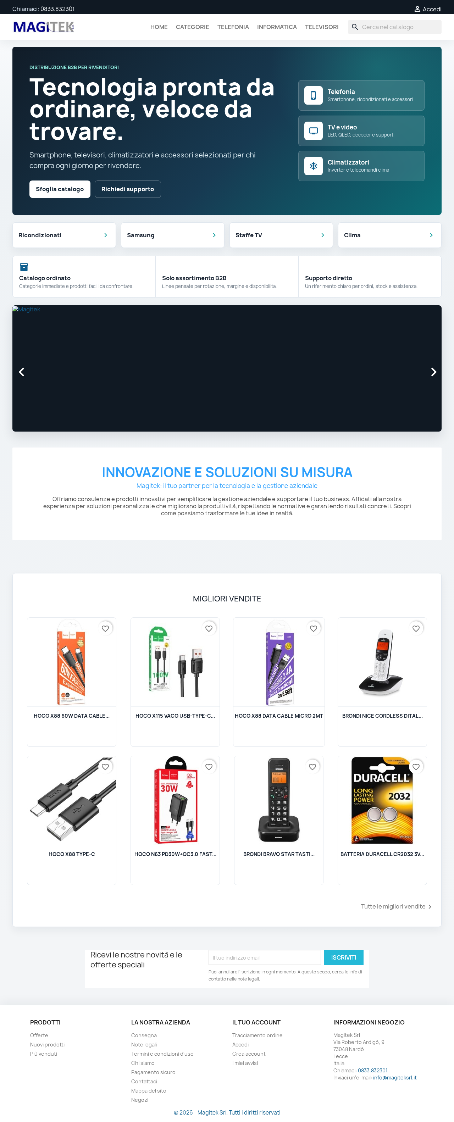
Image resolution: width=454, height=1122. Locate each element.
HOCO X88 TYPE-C (72, 854)
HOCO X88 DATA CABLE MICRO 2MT (279, 715)
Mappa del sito (148, 1090)
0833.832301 (57, 9)
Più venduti (43, 1053)
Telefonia (233, 27)
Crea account (249, 1053)
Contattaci (144, 1081)
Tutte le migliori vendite (397, 906)
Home (159, 27)
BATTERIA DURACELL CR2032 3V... (382, 854)
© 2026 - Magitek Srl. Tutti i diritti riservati (227, 1112)
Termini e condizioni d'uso (162, 1053)
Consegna (144, 1035)
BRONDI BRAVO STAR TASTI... (279, 854)
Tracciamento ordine (257, 1035)
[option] (227, 365)
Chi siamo (143, 1063)
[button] (44, 368)
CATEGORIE (192, 27)
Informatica (277, 27)
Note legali (144, 1044)
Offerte (39, 1035)
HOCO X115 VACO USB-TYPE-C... (175, 715)
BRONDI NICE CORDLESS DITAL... (382, 715)
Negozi (139, 1099)
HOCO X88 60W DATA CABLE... (72, 715)
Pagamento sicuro (153, 1072)
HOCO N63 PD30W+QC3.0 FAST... (175, 854)
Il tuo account (256, 1022)
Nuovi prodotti (47, 1044)
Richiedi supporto (127, 189)
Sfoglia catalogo (60, 189)
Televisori (322, 27)
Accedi (240, 1044)
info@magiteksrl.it (395, 1077)
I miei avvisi (245, 1063)
